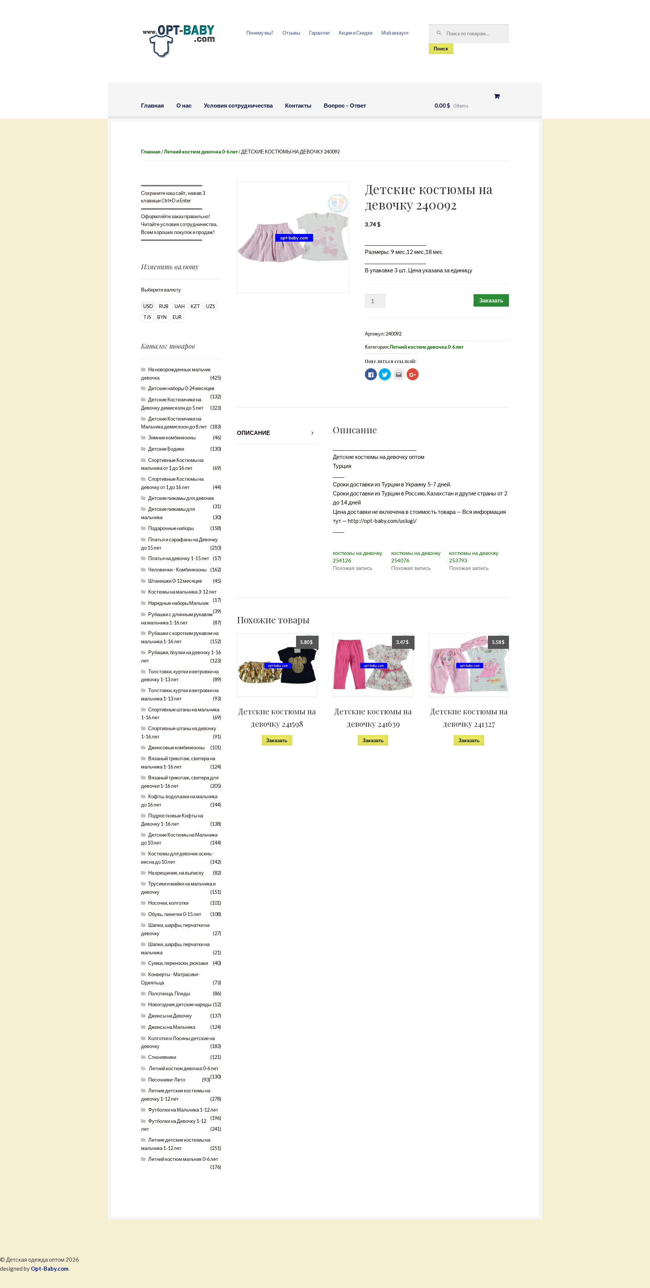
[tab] (277, 432)
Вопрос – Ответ (345, 105)
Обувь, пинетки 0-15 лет (174, 914)
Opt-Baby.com (49, 1268)
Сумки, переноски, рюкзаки (178, 963)
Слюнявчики (162, 1057)
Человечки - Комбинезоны (177, 570)
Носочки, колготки (168, 903)
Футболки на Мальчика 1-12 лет (183, 1110)
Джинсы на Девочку (170, 1016)
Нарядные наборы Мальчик (178, 603)
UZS (210, 306)
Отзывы (291, 33)
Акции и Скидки (355, 33)
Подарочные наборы (171, 528)
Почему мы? (259, 33)
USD (148, 306)
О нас (183, 105)
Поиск (441, 49)
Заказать (491, 300)
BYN (162, 317)
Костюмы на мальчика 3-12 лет (182, 592)
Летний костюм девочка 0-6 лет (201, 152)
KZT (195, 306)
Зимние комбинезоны (172, 437)
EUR (177, 317)
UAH (180, 306)
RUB (164, 306)
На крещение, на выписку (176, 873)
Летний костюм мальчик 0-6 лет (183, 1159)
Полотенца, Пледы (169, 993)
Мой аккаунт (395, 33)
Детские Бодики (166, 449)
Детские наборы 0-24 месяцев (181, 388)
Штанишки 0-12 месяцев (175, 581)
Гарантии (319, 33)
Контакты (298, 105)
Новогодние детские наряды (179, 1004)
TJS (147, 317)
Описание (253, 432)
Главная (152, 105)
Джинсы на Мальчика (171, 1027)
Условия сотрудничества (238, 105)
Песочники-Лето (166, 1080)
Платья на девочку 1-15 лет (178, 558)
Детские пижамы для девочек (181, 498)
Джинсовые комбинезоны (176, 747)
